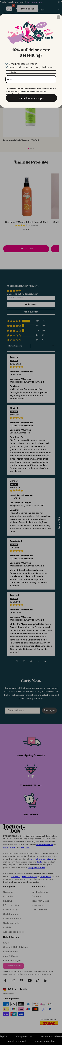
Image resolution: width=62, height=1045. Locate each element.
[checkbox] (31, 72)
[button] (58, 17)
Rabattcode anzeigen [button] (31, 97)
